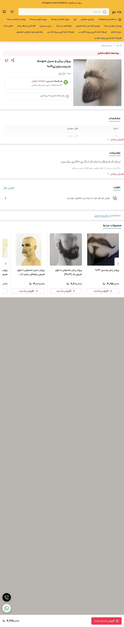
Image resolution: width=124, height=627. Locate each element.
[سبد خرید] (4, 11)
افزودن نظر (9, 187)
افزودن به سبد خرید (104, 620)
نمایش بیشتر (117, 139)
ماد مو (117, 11)
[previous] (118, 264)
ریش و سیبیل (106, 45)
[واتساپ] (6, 608)
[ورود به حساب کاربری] (12, 11)
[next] (6, 264)
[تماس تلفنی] (6, 597)
